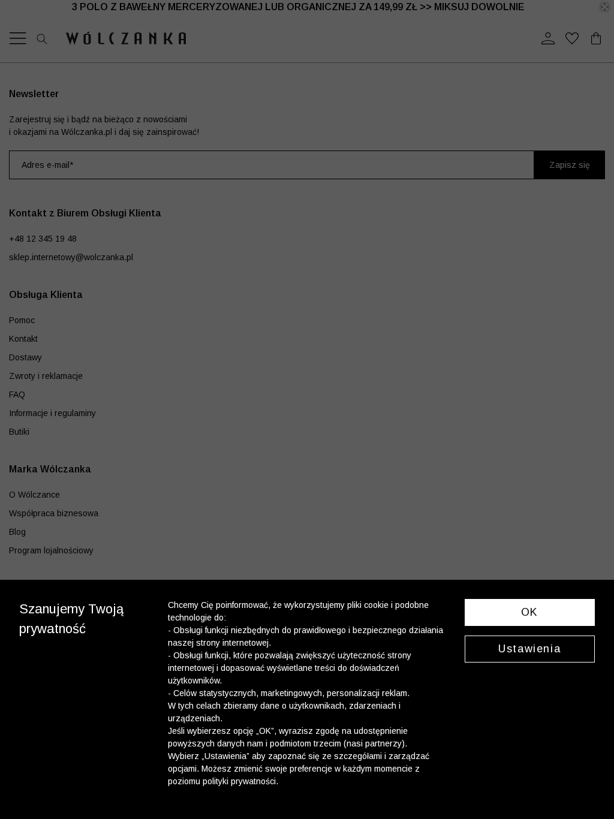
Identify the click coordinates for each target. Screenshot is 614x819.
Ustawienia (529, 649)
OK (529, 612)
